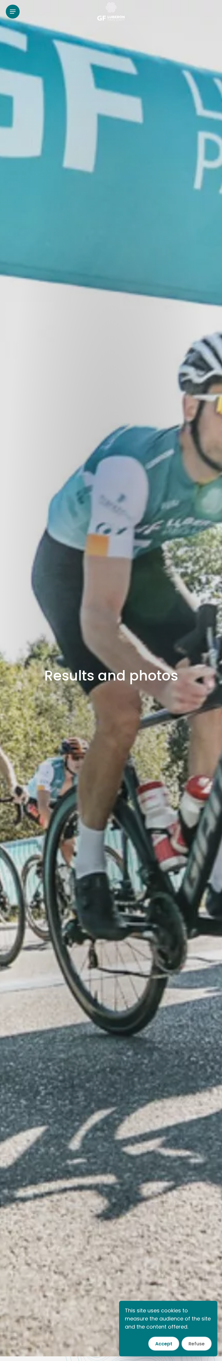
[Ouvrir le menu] (13, 12)
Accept (163, 1343)
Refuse (196, 1343)
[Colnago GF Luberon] (111, 11)
